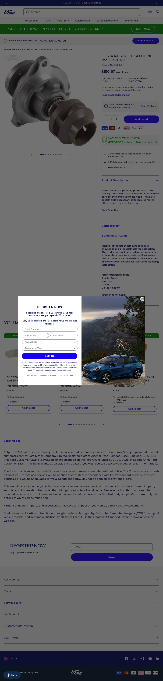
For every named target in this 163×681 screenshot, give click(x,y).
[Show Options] (74, 342)
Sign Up (50, 356)
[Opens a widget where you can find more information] (12, 675)
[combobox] (49, 342)
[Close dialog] (142, 299)
